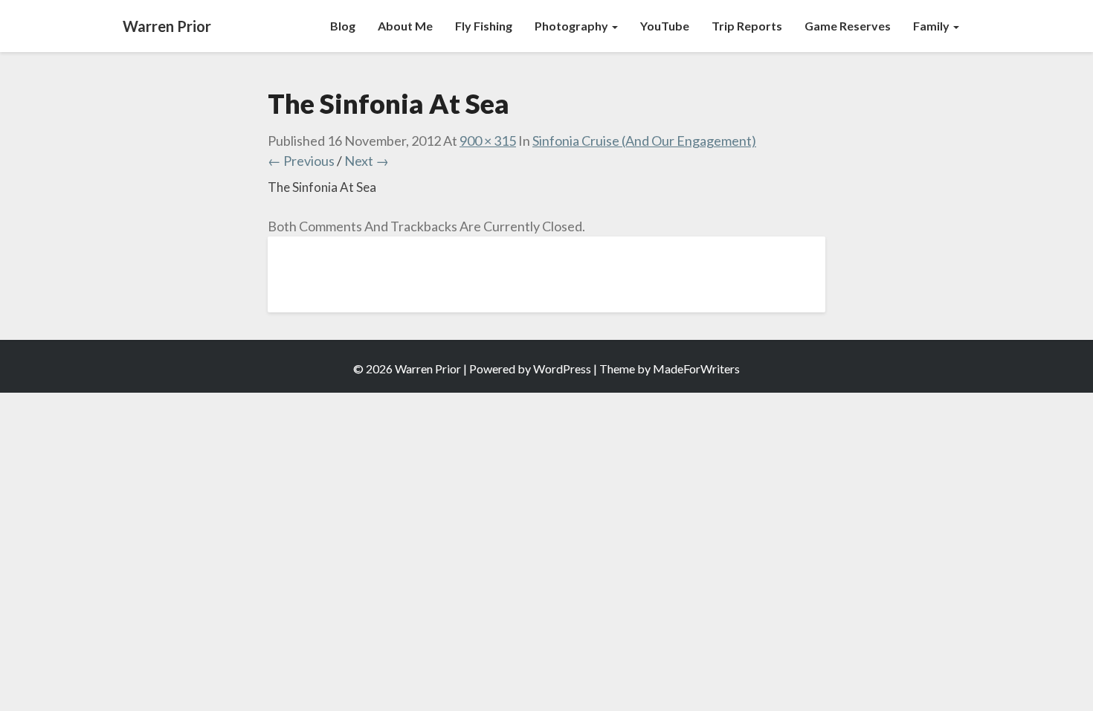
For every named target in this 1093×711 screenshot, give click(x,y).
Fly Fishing (483, 26)
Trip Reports (747, 26)
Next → (366, 160)
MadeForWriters (696, 368)
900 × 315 (488, 140)
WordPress (562, 368)
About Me (405, 26)
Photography (572, 26)
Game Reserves (848, 26)
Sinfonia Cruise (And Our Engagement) (644, 140)
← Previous (301, 160)
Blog (342, 26)
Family (932, 26)
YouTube (664, 26)
